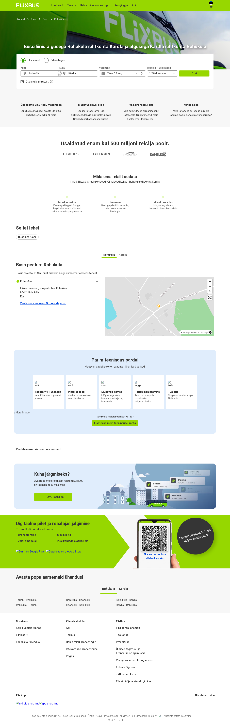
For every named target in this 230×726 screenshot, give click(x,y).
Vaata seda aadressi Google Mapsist (43, 303)
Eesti (45, 19)
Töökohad (122, 635)
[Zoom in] (209, 281)
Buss (34, 19)
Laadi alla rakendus (28, 642)
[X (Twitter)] (199, 703)
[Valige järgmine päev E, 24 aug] (142, 73)
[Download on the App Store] (48, 704)
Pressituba (122, 642)
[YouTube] (197, 703)
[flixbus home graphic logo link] (27, 5)
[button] (58, 281)
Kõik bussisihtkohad (28, 627)
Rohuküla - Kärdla (126, 600)
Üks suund (34, 60)
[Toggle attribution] (210, 332)
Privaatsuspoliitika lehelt (117, 716)
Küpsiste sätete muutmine (177, 716)
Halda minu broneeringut (81, 642)
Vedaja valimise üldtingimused (134, 660)
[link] (115, 486)
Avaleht (21, 19)
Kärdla (123, 254)
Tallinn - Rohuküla (26, 600)
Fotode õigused (126, 667)
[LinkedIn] (198, 703)
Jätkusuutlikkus (126, 674)
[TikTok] (200, 703)
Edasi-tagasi (58, 60)
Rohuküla (59, 19)
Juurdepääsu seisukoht (144, 716)
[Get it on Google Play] (27, 704)
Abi (68, 627)
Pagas (70, 656)
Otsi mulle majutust (37, 81)
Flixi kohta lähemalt (128, 627)
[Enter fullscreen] (209, 297)
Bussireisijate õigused (74, 716)
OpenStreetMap (200, 332)
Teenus (70, 635)
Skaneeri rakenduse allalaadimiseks (155, 556)
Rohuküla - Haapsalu (78, 600)
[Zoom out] (209, 286)
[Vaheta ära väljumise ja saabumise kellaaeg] (59, 73)
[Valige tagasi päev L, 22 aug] (137, 73)
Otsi (194, 73)
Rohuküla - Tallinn (26, 605)
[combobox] (43, 73)
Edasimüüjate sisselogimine (133, 681)
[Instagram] (196, 703)
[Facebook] (195, 703)
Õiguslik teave (95, 716)
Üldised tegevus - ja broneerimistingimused (130, 651)
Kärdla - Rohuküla (126, 605)
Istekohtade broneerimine (81, 649)
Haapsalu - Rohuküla (78, 605)
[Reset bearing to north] (209, 291)
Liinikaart (22, 635)
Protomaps (186, 332)
